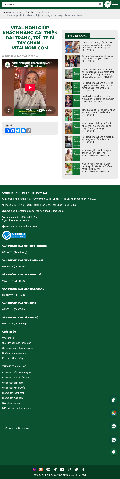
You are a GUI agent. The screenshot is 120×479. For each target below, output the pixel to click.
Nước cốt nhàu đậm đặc (14, 353)
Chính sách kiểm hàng (13, 382)
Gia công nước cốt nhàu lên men (17, 348)
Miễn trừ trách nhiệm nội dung (16, 408)
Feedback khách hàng (13, 358)
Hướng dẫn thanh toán (13, 393)
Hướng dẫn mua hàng (13, 398)
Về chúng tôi (8, 338)
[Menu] (115, 4)
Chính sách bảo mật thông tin (16, 372)
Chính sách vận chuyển (13, 387)
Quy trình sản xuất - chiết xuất (16, 343)
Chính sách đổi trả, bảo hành (16, 377)
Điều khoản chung (11, 403)
